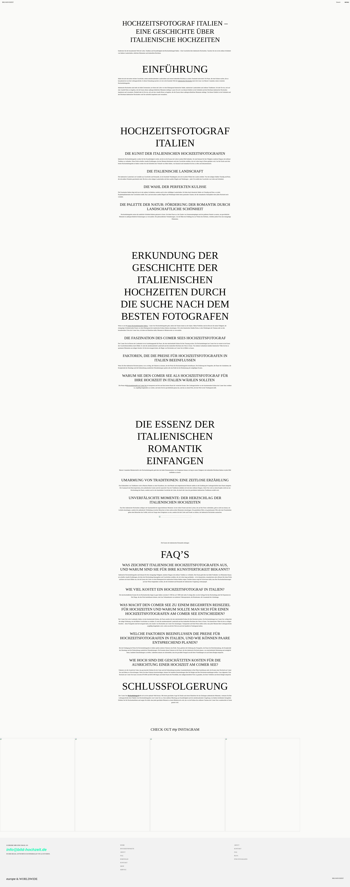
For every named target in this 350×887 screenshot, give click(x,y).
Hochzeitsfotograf (133, 695)
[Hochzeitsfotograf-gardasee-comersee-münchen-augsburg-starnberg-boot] (262, 784)
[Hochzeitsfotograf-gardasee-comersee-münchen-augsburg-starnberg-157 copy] (187, 784)
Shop (122, 866)
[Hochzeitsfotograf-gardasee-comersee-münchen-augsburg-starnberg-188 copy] (112, 784)
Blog (236, 855)
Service (123, 869)
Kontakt (123, 862)
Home (122, 845)
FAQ (121, 855)
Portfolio (124, 859)
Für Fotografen (240, 859)
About (122, 852)
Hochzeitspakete (127, 848)
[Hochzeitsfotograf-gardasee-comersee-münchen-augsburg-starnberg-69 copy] (37, 784)
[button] (340, 2)
